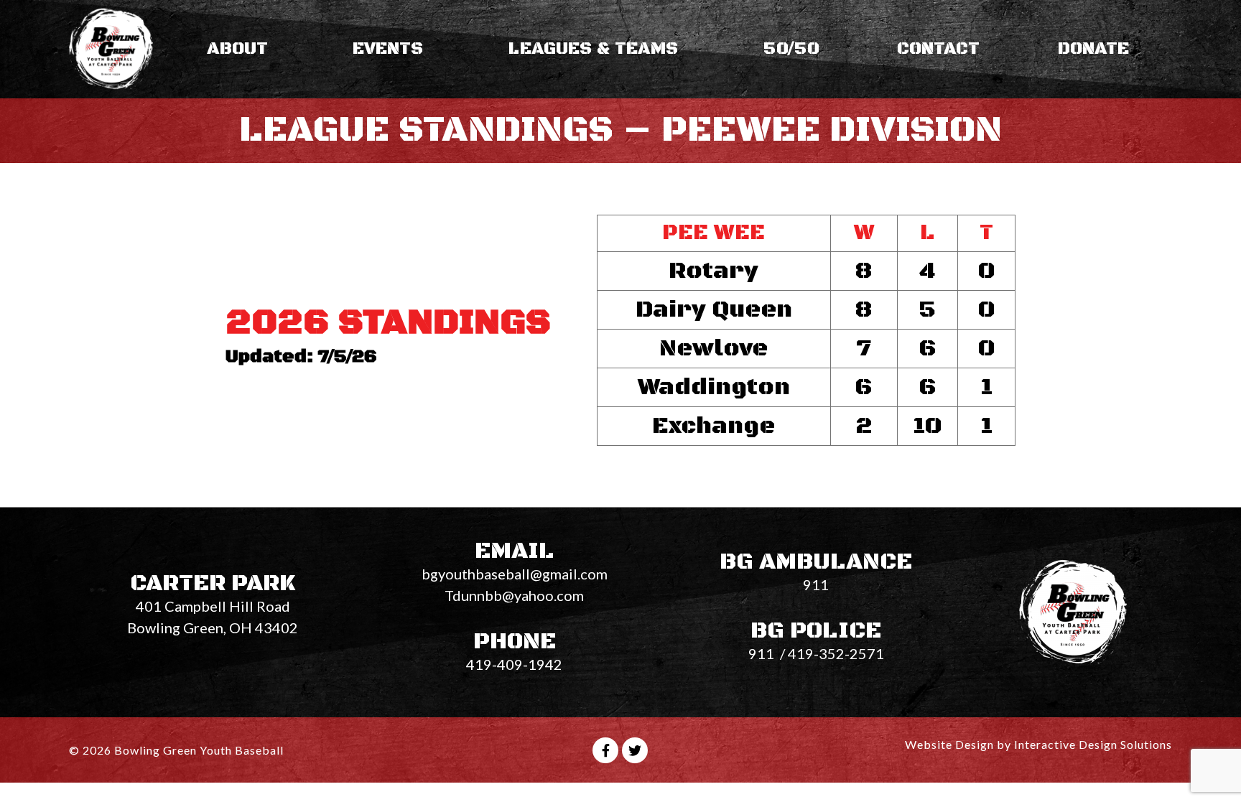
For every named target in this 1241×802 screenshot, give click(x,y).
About (237, 49)
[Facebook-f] (605, 750)
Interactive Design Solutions (1093, 744)
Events (388, 49)
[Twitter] (635, 750)
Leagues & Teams (593, 49)
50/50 (791, 49)
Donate (1093, 49)
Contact (938, 49)
